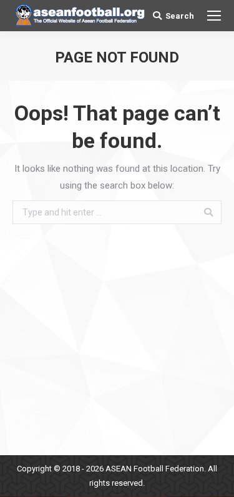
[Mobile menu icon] (214, 15)
